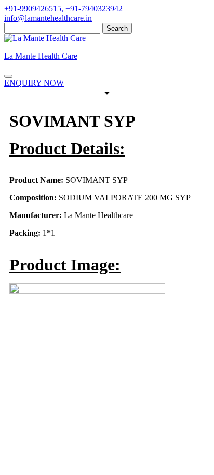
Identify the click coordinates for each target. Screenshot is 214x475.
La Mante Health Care (40, 55)
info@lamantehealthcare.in (48, 17)
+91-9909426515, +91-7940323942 (63, 8)
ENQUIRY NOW (34, 82)
